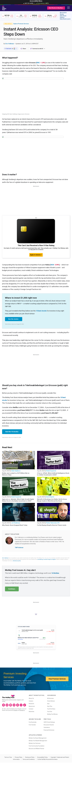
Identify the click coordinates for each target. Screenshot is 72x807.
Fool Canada (32, 724)
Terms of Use (8, 757)
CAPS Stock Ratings (49, 722)
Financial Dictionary (49, 730)
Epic (48, 703)
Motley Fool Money (52, 714)
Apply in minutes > (36, 255)
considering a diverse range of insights (46, 559)
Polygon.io (22, 710)
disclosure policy (17, 560)
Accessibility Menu (36, 1)
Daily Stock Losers (65, 19)
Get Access (20, 639)
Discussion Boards (49, 724)
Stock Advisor (51, 701)
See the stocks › (13, 319)
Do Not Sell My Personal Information (48, 759)
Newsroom (32, 706)
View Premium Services (57, 679)
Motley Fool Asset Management (37, 738)
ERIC (38, 63)
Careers (31, 701)
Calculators (47, 727)
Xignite (15, 710)
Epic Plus (49, 706)
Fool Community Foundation (36, 746)
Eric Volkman (9, 43)
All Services (50, 698)
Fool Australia (32, 722)
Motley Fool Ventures (34, 743)
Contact (31, 709)
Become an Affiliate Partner (36, 748)
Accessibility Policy (42, 757)
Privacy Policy (18, 757)
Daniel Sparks (50, 497)
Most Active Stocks (63, 13)
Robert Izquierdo (51, 471)
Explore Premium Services (21, 23)
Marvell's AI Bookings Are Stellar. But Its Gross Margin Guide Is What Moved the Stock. (52, 500)
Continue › (12, 589)
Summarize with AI (37, 48)
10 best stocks (41, 311)
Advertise (31, 711)
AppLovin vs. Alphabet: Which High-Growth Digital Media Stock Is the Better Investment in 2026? (18, 500)
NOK (52, 265)
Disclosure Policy (29, 757)
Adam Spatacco (15, 471)
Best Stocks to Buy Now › (56, 8)
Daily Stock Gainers (63, 16)
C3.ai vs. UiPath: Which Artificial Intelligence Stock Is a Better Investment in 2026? (53, 474)
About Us (31, 698)
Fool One (49, 711)
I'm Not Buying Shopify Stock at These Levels (51, 525)
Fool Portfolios (51, 709)
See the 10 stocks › (12, 432)
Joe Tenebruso (15, 523)
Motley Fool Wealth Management (38, 740)
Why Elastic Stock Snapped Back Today (14, 525)
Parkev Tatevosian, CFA (52, 523)
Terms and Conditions (29, 759)
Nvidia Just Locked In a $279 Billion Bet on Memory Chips (15, 474)
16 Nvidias (55, 573)
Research (31, 703)
